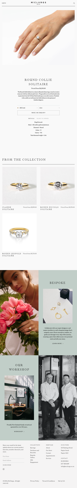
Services (48, 458)
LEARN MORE (57, 343)
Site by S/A (61, 481)
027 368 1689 (65, 464)
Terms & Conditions (48, 481)
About (48, 448)
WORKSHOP (18, 431)
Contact (48, 453)
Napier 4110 (64, 453)
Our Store (49, 450)
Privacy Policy (34, 481)
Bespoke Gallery (32, 456)
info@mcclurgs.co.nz (67, 466)
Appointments (50, 456)
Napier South (65, 450)
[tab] (31, 118)
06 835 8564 (64, 461)
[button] (4, 3)
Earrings (32, 448)
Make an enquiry (38, 112)
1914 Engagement (34, 461)
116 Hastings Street (67, 448)
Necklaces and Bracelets (34, 451)
